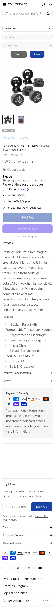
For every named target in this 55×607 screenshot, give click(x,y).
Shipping (8, 180)
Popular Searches (14, 593)
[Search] (48, 13)
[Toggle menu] (4, 4)
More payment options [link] (27, 237)
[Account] (44, 4)
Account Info (33, 579)
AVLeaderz (21, 601)
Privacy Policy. (9, 520)
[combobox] (27, 13)
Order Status (11, 579)
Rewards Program (15, 586)
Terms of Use (41, 516)
